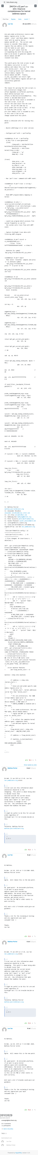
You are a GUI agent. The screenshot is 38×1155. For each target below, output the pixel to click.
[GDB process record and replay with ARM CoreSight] (2, 6)
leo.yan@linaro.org (28, 527)
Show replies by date (30, 765)
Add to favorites (8, 1129)
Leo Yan (10, 24)
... (6, 786)
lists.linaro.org (12, 2)
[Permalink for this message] (36, 760)
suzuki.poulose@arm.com (27, 521)
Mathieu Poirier (12, 768)
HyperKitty (18, 1153)
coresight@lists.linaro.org (9, 1120)
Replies (13, 19)
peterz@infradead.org (26, 519)
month (26, 19)
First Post (5, 19)
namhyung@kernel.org (24, 517)
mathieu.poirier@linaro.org (14, 509)
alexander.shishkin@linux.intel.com (17, 513)
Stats (19, 19)
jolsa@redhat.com (21, 515)
